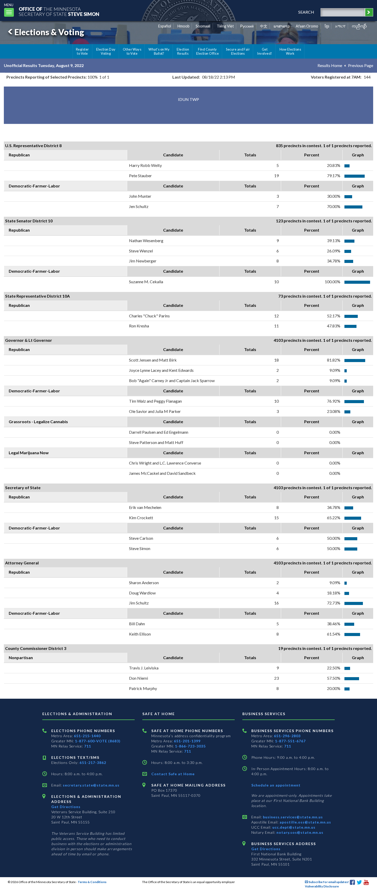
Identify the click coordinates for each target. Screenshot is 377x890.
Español (164, 26)
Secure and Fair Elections (238, 51)
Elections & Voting (49, 32)
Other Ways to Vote (132, 51)
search (306, 12)
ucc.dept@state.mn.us (293, 827)
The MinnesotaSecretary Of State (59, 11)
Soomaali (203, 26)
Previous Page (360, 65)
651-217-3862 (93, 762)
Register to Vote (82, 51)
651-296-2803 (287, 736)
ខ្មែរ (327, 26)
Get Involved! (264, 51)
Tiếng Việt (225, 26)
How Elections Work (290, 51)
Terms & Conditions (92, 882)
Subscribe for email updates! (328, 882)
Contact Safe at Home (173, 774)
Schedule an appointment (276, 785)
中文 (263, 26)
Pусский (247, 26)
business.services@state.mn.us (292, 817)
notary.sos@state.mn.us (299, 832)
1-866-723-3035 (190, 746)
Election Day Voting (106, 51)
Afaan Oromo (307, 26)
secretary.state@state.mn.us (91, 785)
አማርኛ (340, 26)
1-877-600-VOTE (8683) (98, 741)
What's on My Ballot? (159, 51)
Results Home (330, 65)
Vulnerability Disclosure (322, 886)
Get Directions (66, 806)
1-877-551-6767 (290, 741)
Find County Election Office (207, 51)
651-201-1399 (187, 741)
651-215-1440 (87, 736)
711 (87, 746)
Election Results (183, 51)
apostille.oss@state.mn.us (305, 822)
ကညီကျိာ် (359, 26)
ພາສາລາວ (282, 26)
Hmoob (183, 26)
